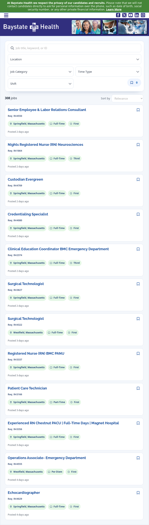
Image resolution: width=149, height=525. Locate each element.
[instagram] (143, 15)
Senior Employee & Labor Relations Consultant (47, 110)
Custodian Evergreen (25, 179)
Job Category (18, 71)
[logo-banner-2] (75, 20)
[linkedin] (137, 15)
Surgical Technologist (26, 284)
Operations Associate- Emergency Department (47, 458)
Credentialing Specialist (28, 214)
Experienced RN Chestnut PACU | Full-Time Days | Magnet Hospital (63, 423)
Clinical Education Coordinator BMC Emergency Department (58, 249)
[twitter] (124, 15)
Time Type (85, 71)
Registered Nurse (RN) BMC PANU (36, 353)
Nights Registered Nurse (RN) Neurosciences (45, 145)
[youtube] (130, 15)
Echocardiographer (24, 493)
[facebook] (118, 15)
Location (16, 59)
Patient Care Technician (27, 388)
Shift (13, 83)
